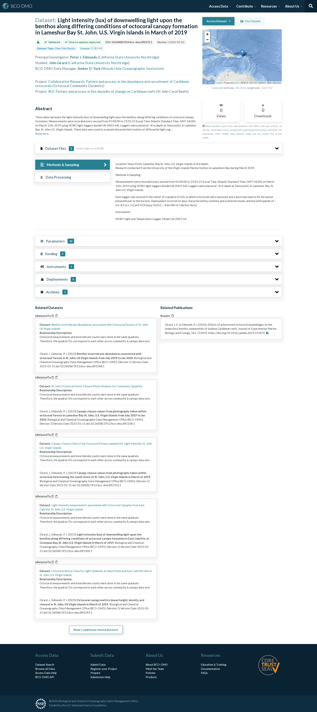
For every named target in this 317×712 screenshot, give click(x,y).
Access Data (218, 6)
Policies (150, 672)
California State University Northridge (128, 57)
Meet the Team (155, 668)
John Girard (58, 63)
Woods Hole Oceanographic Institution (132, 68)
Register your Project (103, 668)
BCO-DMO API (44, 677)
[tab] (72, 165)
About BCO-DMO (157, 664)
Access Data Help (46, 672)
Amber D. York (89, 68)
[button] (242, 53)
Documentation (210, 668)
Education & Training (213, 664)
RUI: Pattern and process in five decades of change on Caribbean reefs (102, 91)
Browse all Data (45, 668)
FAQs (204, 672)
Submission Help (100, 677)
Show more (42, 133)
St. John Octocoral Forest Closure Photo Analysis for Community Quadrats (96, 386)
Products (151, 677)
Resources (269, 6)
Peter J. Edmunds (83, 57)
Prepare (95, 672)
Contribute (244, 6)
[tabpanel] (197, 193)
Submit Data (97, 664)
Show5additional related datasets (95, 629)
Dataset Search (44, 664)
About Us (292, 6)
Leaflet (219, 82)
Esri (237, 82)
